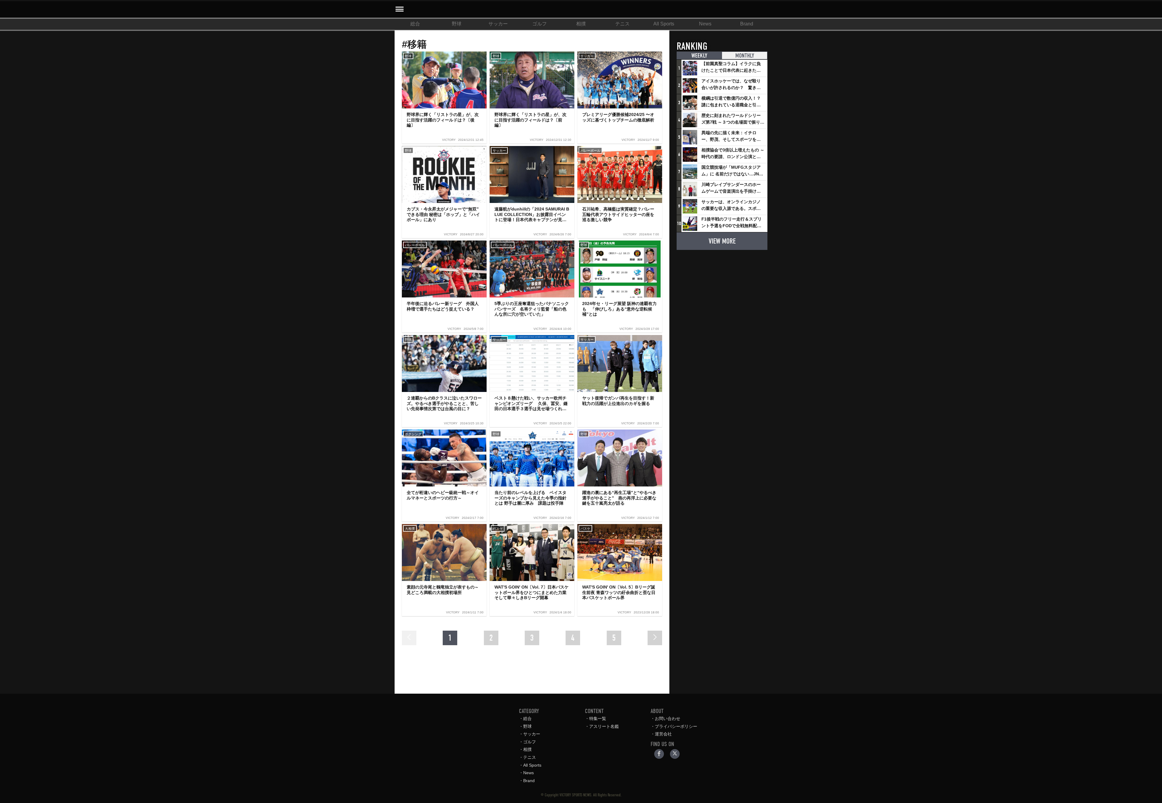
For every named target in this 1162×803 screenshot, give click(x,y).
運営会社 (663, 734)
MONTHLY (744, 55)
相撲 (581, 23)
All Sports (663, 23)
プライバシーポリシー (676, 726)
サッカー (498, 23)
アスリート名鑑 (604, 726)
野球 (456, 23)
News (705, 23)
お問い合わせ (667, 718)
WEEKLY (699, 55)
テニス (622, 23)
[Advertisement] (722, 292)
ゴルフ (539, 23)
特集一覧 (597, 718)
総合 (415, 23)
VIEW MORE (722, 241)
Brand (746, 23)
